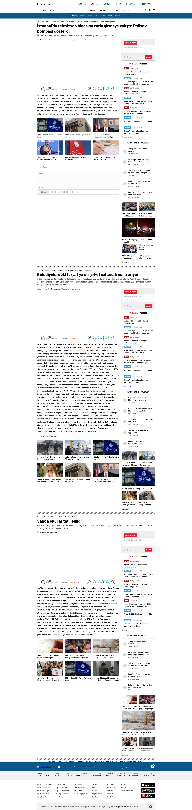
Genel (53, 270)
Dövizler (95, 788)
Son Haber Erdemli (43, 21)
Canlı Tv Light (42, 797)
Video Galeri (111, 788)
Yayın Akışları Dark (62, 791)
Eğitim (103, 16)
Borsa (39, 775)
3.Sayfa (74, 16)
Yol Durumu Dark (43, 794)
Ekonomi (74, 10)
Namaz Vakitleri (52, 775)
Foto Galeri (103, 10)
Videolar (114, 10)
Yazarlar (110, 791)
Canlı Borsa (78, 784)
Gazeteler (126, 10)
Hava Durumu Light (44, 784)
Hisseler (109, 775)
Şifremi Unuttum (127, 791)
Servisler (53, 10)
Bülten (90, 16)
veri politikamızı (120, 807)
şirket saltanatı (52, 436)
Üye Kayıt (124, 788)
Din (96, 16)
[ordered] (64, 192)
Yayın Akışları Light (62, 788)
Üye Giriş (124, 784)
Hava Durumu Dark (44, 788)
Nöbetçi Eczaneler (62, 794)
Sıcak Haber (111, 797)
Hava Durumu (81, 775)
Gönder (43, 192)
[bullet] (67, 192)
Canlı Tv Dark (60, 784)
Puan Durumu (96, 775)
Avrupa (82, 16)
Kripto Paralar (149, 775)
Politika (117, 16)
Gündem (64, 10)
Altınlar (95, 784)
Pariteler (121, 775)
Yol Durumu (133, 775)
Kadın (92, 10)
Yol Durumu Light (43, 791)
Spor (84, 10)
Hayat (110, 16)
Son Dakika (41, 10)
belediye (41, 436)
